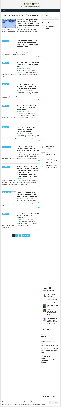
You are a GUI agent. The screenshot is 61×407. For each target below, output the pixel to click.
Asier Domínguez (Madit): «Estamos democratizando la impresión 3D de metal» (28, 194)
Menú (4, 10)
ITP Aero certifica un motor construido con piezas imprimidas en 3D (26, 86)
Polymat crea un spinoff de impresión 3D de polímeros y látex (28, 64)
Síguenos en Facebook (48, 396)
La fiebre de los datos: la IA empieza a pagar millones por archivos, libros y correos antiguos (52, 313)
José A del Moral (20, 49)
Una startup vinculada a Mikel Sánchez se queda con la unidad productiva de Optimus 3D (27, 44)
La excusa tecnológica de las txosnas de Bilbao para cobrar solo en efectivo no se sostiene (52, 322)
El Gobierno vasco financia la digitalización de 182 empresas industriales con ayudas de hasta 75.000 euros (28, 22)
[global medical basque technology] (50, 360)
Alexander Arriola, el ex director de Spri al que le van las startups (27, 107)
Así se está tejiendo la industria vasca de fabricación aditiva (26, 129)
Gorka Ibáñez (20, 27)
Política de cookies (41, 404)
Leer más (38, 34)
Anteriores (26, 235)
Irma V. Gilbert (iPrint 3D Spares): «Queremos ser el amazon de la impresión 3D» (28, 149)
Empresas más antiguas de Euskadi (49, 345)
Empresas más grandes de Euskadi (49, 348)
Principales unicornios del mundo (49, 339)
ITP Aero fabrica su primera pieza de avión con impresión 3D (28, 215)
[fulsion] (44, 362)
